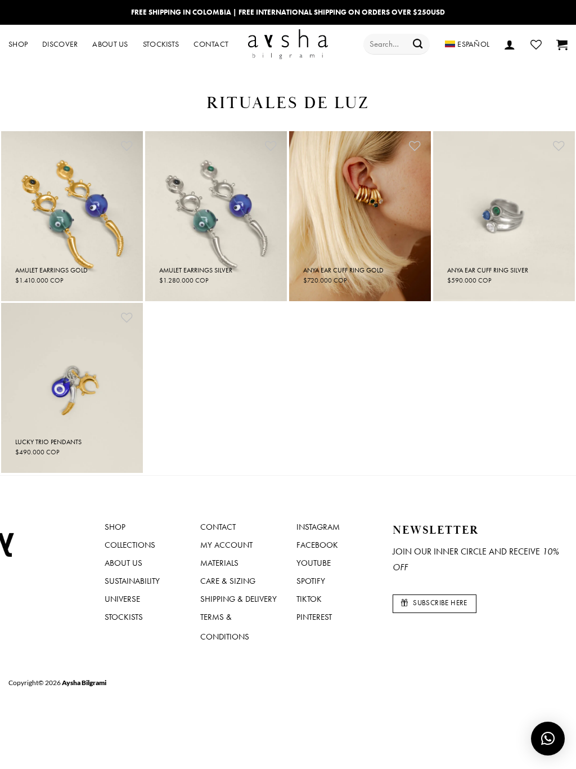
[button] (509, 44)
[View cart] (562, 44)
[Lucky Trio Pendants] (72, 388)
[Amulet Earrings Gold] (72, 216)
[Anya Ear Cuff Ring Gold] (360, 216)
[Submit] (417, 44)
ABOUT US (110, 44)
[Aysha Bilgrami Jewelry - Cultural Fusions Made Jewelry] (288, 44)
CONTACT (211, 44)
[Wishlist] (536, 44)
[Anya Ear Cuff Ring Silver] (504, 216)
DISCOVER (60, 44)
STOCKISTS (161, 44)
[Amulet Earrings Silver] (216, 216)
